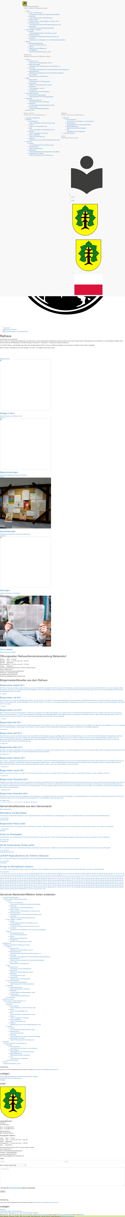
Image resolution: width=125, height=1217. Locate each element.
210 (53, 878)
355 (27, 883)
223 (84, 878)
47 (73, 873)
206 (44, 878)
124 (97, 875)
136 (1, 877)
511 (27, 889)
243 (8, 880)
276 (87, 880)
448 (1, 887)
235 (113, 878)
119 (85, 875)
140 (11, 877)
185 (118, 877)
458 (25, 887)
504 (11, 889)
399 (8, 885)
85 (14, 875)
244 (11, 880)
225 (89, 878)
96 (33, 875)
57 (90, 873)
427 (75, 885)
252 (30, 880)
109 (62, 875)
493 (108, 887)
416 (49, 885)
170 (82, 877)
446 (120, 885)
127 (104, 875)
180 (106, 877)
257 (41, 880)
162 (63, 877)
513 (32, 889)
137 (3, 877)
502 (6, 889)
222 (82, 878)
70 (113, 873)
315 (56, 882)
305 (32, 882)
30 (45, 873)
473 (61, 887)
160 (58, 877)
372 (68, 883)
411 (37, 885)
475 (65, 887)
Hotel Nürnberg (17, 1078)
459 (27, 887)
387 (103, 883)
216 (68, 878)
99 (38, 875)
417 (51, 885)
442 (111, 885)
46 (72, 873)
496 (115, 887)
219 (75, 878)
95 (31, 875)
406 (25, 885)
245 (13, 880)
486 (91, 887)
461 (32, 887)
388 (106, 883)
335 (103, 882)
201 (32, 878)
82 (9, 875)
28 (41, 873)
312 (49, 882)
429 (80, 885)
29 (43, 873)
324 (77, 882)
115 (76, 875)
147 (27, 877)
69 (111, 873)
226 (91, 878)
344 (1, 883)
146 (25, 877)
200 (30, 878)
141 (13, 877)
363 (46, 883)
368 (58, 883)
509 (22, 889)
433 (89, 885)
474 (63, 887)
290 (120, 880)
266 (63, 880)
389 (108, 883)
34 (51, 873)
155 (46, 877)
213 (61, 878)
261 (51, 880)
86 (16, 875)
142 (15, 877)
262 (53, 880)
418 (53, 885)
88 (19, 875)
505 (13, 889)
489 (99, 887)
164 (68, 877)
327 (84, 882)
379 (84, 883)
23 (33, 802)
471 (56, 887)
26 (38, 873)
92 (26, 875)
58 (92, 873)
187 (122, 877)
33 (50, 873)
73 (118, 873)
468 (49, 887)
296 (11, 882)
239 (122, 878)
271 (75, 880)
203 (37, 878)
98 (36, 875)
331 (94, 882)
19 (26, 873)
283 (103, 880)
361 (41, 883)
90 (22, 875)
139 (8, 877)
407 (27, 885)
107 (57, 875)
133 (119, 875)
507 (18, 889)
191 (8, 878)
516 (39, 889)
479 (75, 887)
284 (106, 880)
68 (109, 873)
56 (89, 873)
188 (1, 878)
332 (96, 882)
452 (11, 887)
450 (6, 887)
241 (3, 880)
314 (53, 882)
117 (81, 875)
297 (13, 882)
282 (101, 880)
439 (103, 885)
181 (108, 877)
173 (89, 877)
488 (96, 887)
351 (18, 883)
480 (77, 887)
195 (18, 878)
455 (18, 887)
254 (34, 880)
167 (75, 877)
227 (94, 878)
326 (82, 882)
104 (50, 875)
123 (95, 875)
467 (46, 887)
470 (53, 887)
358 (34, 883)
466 (44, 887)
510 (25, 889)
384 (96, 883)
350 (15, 883)
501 (3, 889)
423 (65, 885)
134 (121, 875)
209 (51, 878)
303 (27, 882)
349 (13, 883)
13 (16, 802)
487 (94, 887)
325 (80, 882)
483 (84, 887)
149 (32, 877)
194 (15, 878)
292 (1, 882)
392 (115, 883)
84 (12, 875)
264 (58, 880)
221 (80, 878)
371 (65, 883)
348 (11, 883)
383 (94, 883)
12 (14, 802)
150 (34, 877)
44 (68, 873)
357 (32, 883)
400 (11, 885)
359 (37, 883)
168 (77, 877)
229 (99, 878)
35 (53, 873)
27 (39, 873)
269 (70, 880)
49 (77, 873)
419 (56, 885)
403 (18, 885)
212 (58, 878)
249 (22, 880)
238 (120, 878)
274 (82, 880)
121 (90, 875)
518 (44, 889)
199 (27, 878)
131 (114, 875)
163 (65, 877)
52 (82, 873)
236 (115, 878)
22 (31, 802)
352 (20, 883)
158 (53, 877)
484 (87, 887)
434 (91, 885)
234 (111, 878)
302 (25, 882)
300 (20, 882)
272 (77, 880)
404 (20, 885)
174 (91, 877)
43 (67, 873)
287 (113, 880)
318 (63, 882)
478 (72, 887)
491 (103, 887)
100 (40, 875)
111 (66, 875)
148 (30, 877)
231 (103, 878)
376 (77, 883)
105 (52, 875)
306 (34, 882)
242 (6, 880)
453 (13, 887)
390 (111, 883)
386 (101, 883)
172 (87, 877)
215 (65, 878)
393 (118, 883)
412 (39, 885)
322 (72, 882)
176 (96, 877)
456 (20, 887)
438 (101, 885)
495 (113, 887)
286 (111, 880)
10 (11, 802)
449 (3, 887)
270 (72, 880)
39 (60, 873)
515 (37, 889)
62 (99, 873)
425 (70, 885)
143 (18, 877)
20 (28, 802)
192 (11, 878)
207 (46, 878)
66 (106, 873)
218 (72, 878)
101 (42, 875)
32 (48, 873)
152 (39, 877)
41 (63, 873)
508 (20, 889)
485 (89, 887)
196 (20, 878)
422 (63, 885)
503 (8, 889)
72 (116, 873)
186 (120, 877)
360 (39, 883)
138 (6, 877)
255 (37, 880)
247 (18, 880)
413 (41, 885)
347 (8, 883)
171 (84, 877)
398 (6, 885)
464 (39, 887)
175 (94, 877)
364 (49, 883)
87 (17, 875)
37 (56, 873)
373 (70, 883)
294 (6, 882)
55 (87, 873)
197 (22, 878)
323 (75, 882)
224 (87, 878)
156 (49, 877)
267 (65, 880)
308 (39, 882)
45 (70, 873)
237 (118, 878)
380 (87, 883)
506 (15, 889)
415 (46, 885)
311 (46, 882)
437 (99, 885)
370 (63, 883)
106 (54, 875)
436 (96, 885)
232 (106, 878)
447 (122, 885)
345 (3, 883)
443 (113, 885)
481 (80, 887)
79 (4, 875)
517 (41, 889)
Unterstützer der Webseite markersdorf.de (46, 1069)
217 (70, 878)
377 (80, 883)
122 (92, 875)
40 (62, 873)
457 (22, 887)
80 (5, 875)
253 (32, 880)
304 (30, 882)
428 (77, 885)
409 (32, 885)
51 (80, 873)
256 (39, 880)
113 (71, 875)
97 (34, 875)
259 (46, 880)
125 (100, 875)
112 (69, 875)
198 (25, 878)
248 (20, 880)
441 (108, 885)
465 (41, 887)
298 (15, 882)
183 (113, 877)
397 (3, 885)
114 (73, 875)
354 (25, 883)
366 (53, 883)
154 (44, 877)
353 (22, 883)
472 (58, 887)
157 (51, 877)
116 (78, 875)
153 (41, 877)
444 (115, 885)
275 (84, 880)
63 (101, 873)
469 (51, 887)
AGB (13, 1214)
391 (113, 883)
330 (91, 882)
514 (34, 889)
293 (3, 882)
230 (101, 878)
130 (112, 875)
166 (72, 877)
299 (18, 882)
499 (122, 887)
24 (34, 802)
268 (68, 880)
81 (7, 875)
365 (51, 883)
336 (106, 882)
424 (68, 885)
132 (116, 875)
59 (94, 873)
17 (22, 802)
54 (85, 873)
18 (24, 802)
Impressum (25, 1214)
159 (56, 877)
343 (122, 882)
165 (70, 877)
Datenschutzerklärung (15, 1188)
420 (58, 885)
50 (79, 873)
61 (97, 873)
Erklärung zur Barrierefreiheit (64, 1214)
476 (68, 887)
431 (84, 885)
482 (82, 887)
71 (114, 873)
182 (111, 877)
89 (21, 875)
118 (83, 875)
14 (17, 802)
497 (118, 887)
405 (22, 885)
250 (25, 880)
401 (13, 885)
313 (51, 882)
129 (109, 875)
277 (89, 880)
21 (29, 802)
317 (61, 882)
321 (70, 882)
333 (99, 882)
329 (89, 882)
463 (37, 887)
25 (36, 802)
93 (28, 875)
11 (12, 802)
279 (94, 880)
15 (19, 802)
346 (6, 883)
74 (119, 873)
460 (30, 887)
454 (15, 887)
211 (56, 878)
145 (22, 877)
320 (68, 882)
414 (44, 885)
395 (122, 883)
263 (56, 880)
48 (75, 873)
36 (55, 873)
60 (96, 873)
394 (120, 883)
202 (34, 878)
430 (82, 885)
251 (27, 880)
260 (49, 880)
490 (101, 887)
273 (80, 880)
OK (61, 1216)
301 (22, 882)
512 (30, 889)
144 (20, 877)
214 (63, 878)
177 (99, 877)
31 (46, 873)
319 (65, 882)
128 (107, 875)
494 (111, 887)
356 (30, 883)
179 (103, 877)
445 (118, 885)
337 (108, 882)
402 (15, 885)
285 (108, 880)
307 (37, 882)
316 (58, 882)
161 (61, 877)
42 (65, 873)
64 (102, 873)
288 (115, 880)
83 (11, 875)
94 (29, 875)
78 (2, 875)
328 (87, 882)
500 (1, 889)
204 (39, 878)
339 (113, 882)
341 (118, 882)
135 (123, 875)
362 (44, 883)
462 (34, 887)
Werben (82, 1214)
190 (6, 878)
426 (72, 885)
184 (115, 877)
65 (104, 873)
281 (99, 880)
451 (8, 887)
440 (106, 885)
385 (99, 883)
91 (24, 875)
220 (77, 878)
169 (80, 877)
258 (44, 880)
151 (37, 877)
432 (87, 885)
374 (72, 883)
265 (61, 880)
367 (56, 883)
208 (49, 878)
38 (58, 873)
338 (111, 882)
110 (64, 875)
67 (108, 873)
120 (88, 875)
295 (8, 882)
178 (101, 877)
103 (47, 875)
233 (108, 878)
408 (30, 885)
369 (61, 883)
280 (96, 880)
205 (41, 878)
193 (13, 878)
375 (75, 883)
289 (118, 880)
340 (115, 882)
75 (121, 873)
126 (102, 875)
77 (0, 875)
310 (44, 882)
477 (70, 887)
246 (15, 880)
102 (45, 875)
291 (122, 880)
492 (106, 887)
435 (94, 885)
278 (91, 880)
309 (41, 882)
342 (120, 882)
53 (84, 873)
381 (89, 883)
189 (3, 878)
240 (1, 880)
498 (120, 887)
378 (82, 883)
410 (34, 885)
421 (61, 885)
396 (1, 885)
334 (101, 882)
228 (96, 878)
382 (91, 883)
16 (21, 802)
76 (123, 873)
